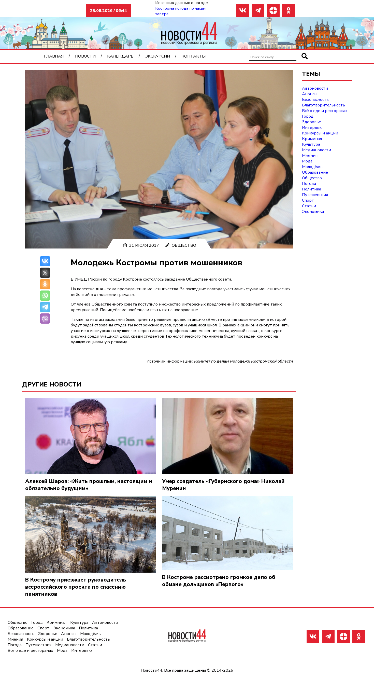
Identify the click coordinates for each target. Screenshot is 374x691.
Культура (311, 144)
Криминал (312, 139)
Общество (184, 245)
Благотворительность (323, 105)
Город (307, 116)
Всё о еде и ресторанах (325, 111)
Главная (54, 56)
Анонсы (309, 94)
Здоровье (311, 122)
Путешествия (315, 195)
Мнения (310, 155)
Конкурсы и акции (320, 133)
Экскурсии (157, 56)
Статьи (309, 206)
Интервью (312, 127)
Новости (85, 56)
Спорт (308, 200)
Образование (315, 172)
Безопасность (315, 99)
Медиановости (316, 150)
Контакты (193, 56)
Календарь (120, 56)
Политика (311, 189)
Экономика (313, 211)
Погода (309, 183)
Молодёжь (312, 167)
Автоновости (315, 88)
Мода (307, 161)
